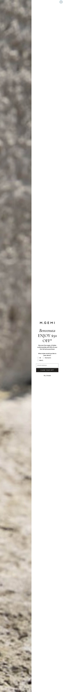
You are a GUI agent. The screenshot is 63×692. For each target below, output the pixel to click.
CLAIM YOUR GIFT (47, 370)
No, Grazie (47, 375)
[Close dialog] (61, 2)
